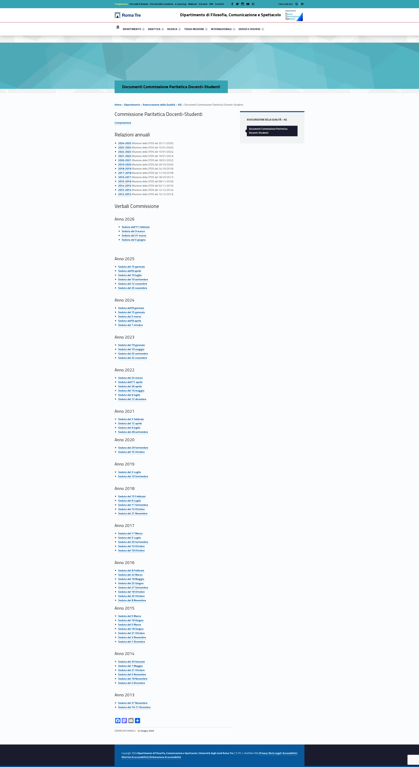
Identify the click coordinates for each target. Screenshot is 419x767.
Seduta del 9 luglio (129, 428)
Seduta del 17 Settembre (133, 505)
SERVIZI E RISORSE (249, 29)
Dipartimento (132, 105)
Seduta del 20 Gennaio (131, 662)
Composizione (123, 123)
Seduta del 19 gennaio (131, 345)
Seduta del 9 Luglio (129, 501)
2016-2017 (124, 177)
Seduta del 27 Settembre (133, 587)
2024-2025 (124, 143)
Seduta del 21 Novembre (132, 513)
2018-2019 (124, 169)
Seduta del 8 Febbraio (131, 570)
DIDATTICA (154, 29)
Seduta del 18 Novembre (132, 679)
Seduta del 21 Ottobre (131, 633)
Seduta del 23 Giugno (131, 583)
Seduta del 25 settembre (133, 353)
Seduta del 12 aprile (130, 423)
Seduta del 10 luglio (130, 275)
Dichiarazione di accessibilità (165, 757)
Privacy (263, 753)
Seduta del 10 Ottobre (131, 509)
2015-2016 (124, 181)
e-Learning (180, 4)
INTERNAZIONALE (221, 29)
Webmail (192, 4)
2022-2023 (124, 152)
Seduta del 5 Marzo (129, 616)
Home (118, 29)
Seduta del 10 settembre (133, 279)
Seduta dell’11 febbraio (136, 227)
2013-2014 (124, 190)
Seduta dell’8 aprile (129, 271)
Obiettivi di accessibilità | (135, 757)
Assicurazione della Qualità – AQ (162, 105)
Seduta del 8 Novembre (132, 600)
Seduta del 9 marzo (134, 231)
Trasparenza (121, 4)
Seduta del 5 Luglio (129, 538)
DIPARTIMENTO (132, 29)
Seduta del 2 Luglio (129, 472)
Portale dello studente (161, 4)
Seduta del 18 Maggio (131, 579)
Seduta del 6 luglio (129, 395)
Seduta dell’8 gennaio (131, 308)
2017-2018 (124, 173)
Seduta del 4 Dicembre (131, 683)
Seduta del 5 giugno (134, 240)
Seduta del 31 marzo (134, 235)
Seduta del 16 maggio (131, 391)
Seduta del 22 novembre (132, 358)
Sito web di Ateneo (138, 4)
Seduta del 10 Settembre (133, 476)
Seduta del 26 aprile (130, 386)
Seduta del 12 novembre (132, 284)
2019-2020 (124, 164)
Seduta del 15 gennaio (131, 267)
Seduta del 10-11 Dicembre (134, 707)
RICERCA (172, 29)
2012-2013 (124, 194)
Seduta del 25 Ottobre (131, 596)
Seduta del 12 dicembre (132, 399)
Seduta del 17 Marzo (130, 533)
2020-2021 (124, 160)
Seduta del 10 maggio (131, 349)
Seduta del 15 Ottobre (131, 452)
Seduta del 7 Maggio (130, 666)
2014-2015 (124, 186)
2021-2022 (124, 156)
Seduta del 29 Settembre (133, 448)
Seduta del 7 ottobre (130, 325)
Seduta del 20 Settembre (133, 542)
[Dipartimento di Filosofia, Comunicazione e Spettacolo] (128, 14)
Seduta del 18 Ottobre (131, 550)
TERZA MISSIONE (194, 29)
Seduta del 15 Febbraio (132, 496)
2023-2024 (124, 147)
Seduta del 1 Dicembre (131, 642)
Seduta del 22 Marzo (130, 575)
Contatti (219, 4)
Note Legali (275, 753)
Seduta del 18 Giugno (131, 620)
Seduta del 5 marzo (130, 316)
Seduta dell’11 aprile (130, 382)
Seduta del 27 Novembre (132, 703)
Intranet (203, 4)
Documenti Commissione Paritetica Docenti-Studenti (268, 130)
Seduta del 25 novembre (132, 288)
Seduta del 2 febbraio (131, 419)
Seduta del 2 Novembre (132, 637)
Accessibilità (290, 753)
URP (211, 4)
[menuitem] (118, 29)
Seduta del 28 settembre (133, 432)
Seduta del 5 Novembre (132, 674)
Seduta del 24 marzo (130, 378)
